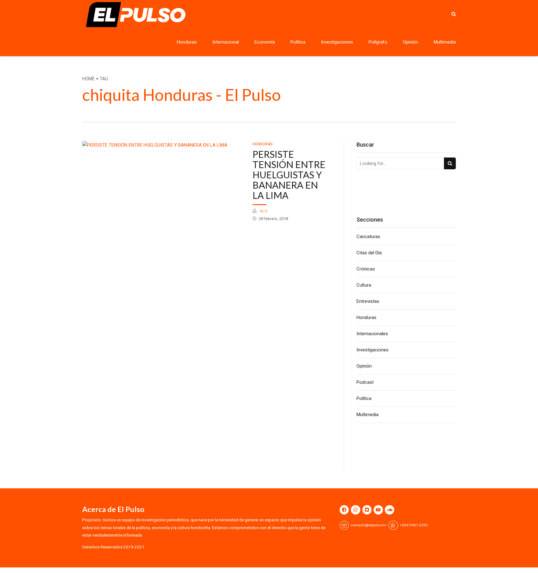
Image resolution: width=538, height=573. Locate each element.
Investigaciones (337, 42)
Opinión (410, 42)
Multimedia (445, 42)
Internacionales (372, 333)
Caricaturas (368, 236)
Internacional (225, 42)
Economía (264, 42)
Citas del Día (369, 253)
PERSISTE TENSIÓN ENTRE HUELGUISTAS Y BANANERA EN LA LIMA (288, 174)
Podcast (365, 382)
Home (88, 79)
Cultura (363, 285)
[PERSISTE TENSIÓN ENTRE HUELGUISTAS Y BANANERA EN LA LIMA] (164, 145)
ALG (263, 211)
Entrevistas (367, 301)
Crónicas (365, 269)
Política (297, 42)
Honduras (187, 42)
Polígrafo (378, 42)
